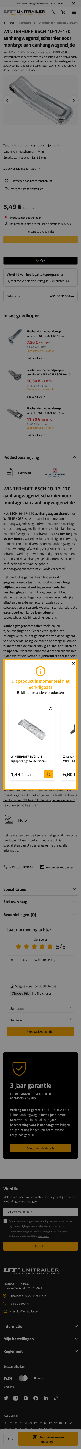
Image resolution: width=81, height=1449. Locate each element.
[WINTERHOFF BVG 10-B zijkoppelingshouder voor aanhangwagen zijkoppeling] (31, 729)
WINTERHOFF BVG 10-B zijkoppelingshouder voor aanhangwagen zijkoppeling (29, 758)
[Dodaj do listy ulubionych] (50, 709)
